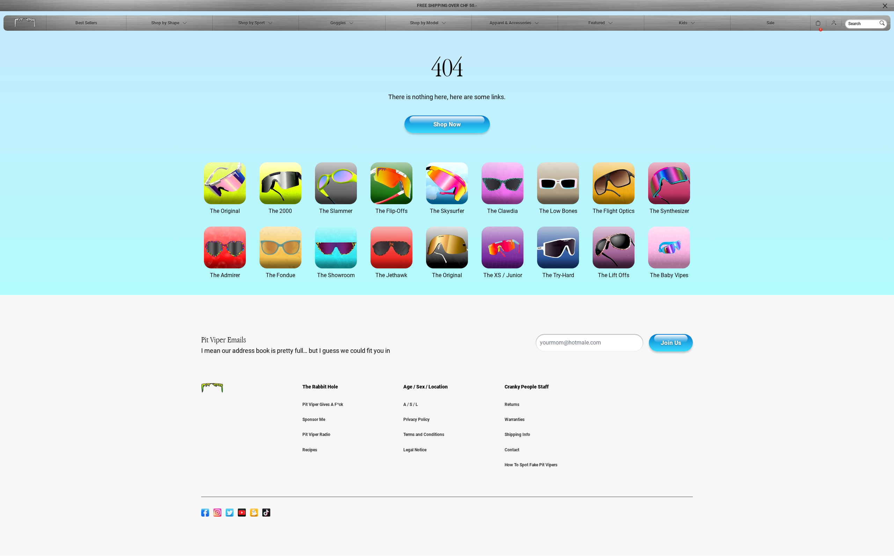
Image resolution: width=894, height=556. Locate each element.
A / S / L (410, 404)
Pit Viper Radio (316, 434)
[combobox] (866, 23)
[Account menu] (833, 23)
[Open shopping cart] (818, 23)
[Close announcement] (885, 5)
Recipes (309, 449)
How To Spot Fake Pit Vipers (531, 464)
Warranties (515, 419)
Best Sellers (86, 23)
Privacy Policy (416, 419)
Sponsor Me (313, 419)
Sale (770, 23)
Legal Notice (414, 449)
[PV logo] (24, 23)
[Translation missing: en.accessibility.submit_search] (883, 23)
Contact (512, 449)
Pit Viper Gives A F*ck (322, 404)
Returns (512, 404)
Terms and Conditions (423, 434)
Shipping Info (517, 434)
